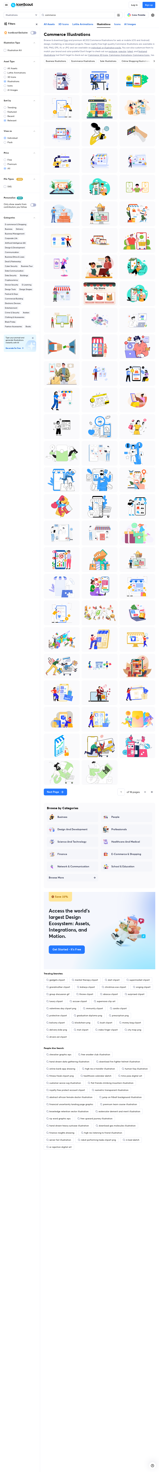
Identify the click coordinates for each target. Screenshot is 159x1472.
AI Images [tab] (130, 24)
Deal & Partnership (13, 261)
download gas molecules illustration (117, 1125)
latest (130, 51)
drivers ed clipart (58, 1036)
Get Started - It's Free (66, 949)
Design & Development (15, 247)
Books (28, 326)
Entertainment (11, 308)
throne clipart (86, 994)
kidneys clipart (87, 987)
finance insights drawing (61, 1132)
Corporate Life (11, 238)
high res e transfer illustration (100, 1068)
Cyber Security (11, 266)
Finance (62, 854)
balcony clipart (57, 1022)
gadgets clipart (57, 980)
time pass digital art (131, 1075)
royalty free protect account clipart (67, 1090)
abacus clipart (110, 994)
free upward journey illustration (96, 1118)
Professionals (119, 829)
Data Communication (14, 271)
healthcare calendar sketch (97, 1075)
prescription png (120, 1015)
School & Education (122, 866)
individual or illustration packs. (106, 47)
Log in (134, 5)
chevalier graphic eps (60, 1054)
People (115, 817)
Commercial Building (14, 298)
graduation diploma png (89, 1015)
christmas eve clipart (115, 987)
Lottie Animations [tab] (82, 24)
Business (8, 229)
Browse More (56, 877)
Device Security (11, 285)
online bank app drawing (62, 1068)
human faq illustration (136, 1068)
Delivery (19, 229)
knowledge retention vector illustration (69, 1111)
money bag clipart (131, 1022)
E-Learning (26, 285)
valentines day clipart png (62, 1008)
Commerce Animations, (121, 55)
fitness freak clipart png (61, 1075)
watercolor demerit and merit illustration (119, 1111)
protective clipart (58, 1015)
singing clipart (143, 987)
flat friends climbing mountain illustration (112, 1083)
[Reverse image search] (118, 15)
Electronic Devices (12, 303)
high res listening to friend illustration (103, 1132)
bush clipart (106, 1022)
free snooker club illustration (95, 1054)
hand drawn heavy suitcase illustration (69, 1125)
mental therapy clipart (86, 980)
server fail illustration (60, 1139)
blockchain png (82, 1022)
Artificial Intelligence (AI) (15, 243)
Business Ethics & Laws (14, 257)
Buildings (24, 275)
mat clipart (82, 1029)
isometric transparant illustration (111, 1090)
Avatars (26, 312)
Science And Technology (71, 842)
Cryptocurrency (11, 280)
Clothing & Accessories (14, 317)
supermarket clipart (139, 980)
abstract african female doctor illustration (70, 1097)
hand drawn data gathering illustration (69, 1061)
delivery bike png (58, 1029)
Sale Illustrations (108, 61)
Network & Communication (73, 866)
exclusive (113, 51)
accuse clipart (80, 1001)
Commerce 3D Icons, (98, 55)
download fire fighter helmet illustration (119, 1061)
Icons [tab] (117, 24)
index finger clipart (108, 1029)
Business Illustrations (56, 61)
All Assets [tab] (49, 24)
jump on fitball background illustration (122, 1097)
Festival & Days (11, 294)
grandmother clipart (59, 987)
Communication (12, 252)
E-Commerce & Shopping (126, 854)
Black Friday (10, 322)
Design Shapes (25, 289)
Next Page (53, 792)
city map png (134, 1029)
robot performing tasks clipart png (98, 1139)
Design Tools (10, 289)
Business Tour (27, 266)
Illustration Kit (14, 50)
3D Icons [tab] (63, 24)
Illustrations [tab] (103, 24)
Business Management (14, 233)
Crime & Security (12, 312)
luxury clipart (56, 1001)
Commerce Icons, (141, 55)
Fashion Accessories (13, 326)
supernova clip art (106, 1001)
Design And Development (72, 829)
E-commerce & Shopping (15, 224)
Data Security (10, 275)
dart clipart (114, 980)
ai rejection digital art (60, 1147)
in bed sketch (132, 1139)
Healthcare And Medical (125, 842)
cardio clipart (120, 1008)
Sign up (149, 5)
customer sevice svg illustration (65, 1083)
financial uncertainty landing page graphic (71, 1104)
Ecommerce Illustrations (83, 61)
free (66, 40)
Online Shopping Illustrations (136, 61)
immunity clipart (94, 1008)
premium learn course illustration (120, 1104)
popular (122, 51)
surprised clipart (136, 994)
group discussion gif (59, 994)
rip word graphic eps (59, 1118)
